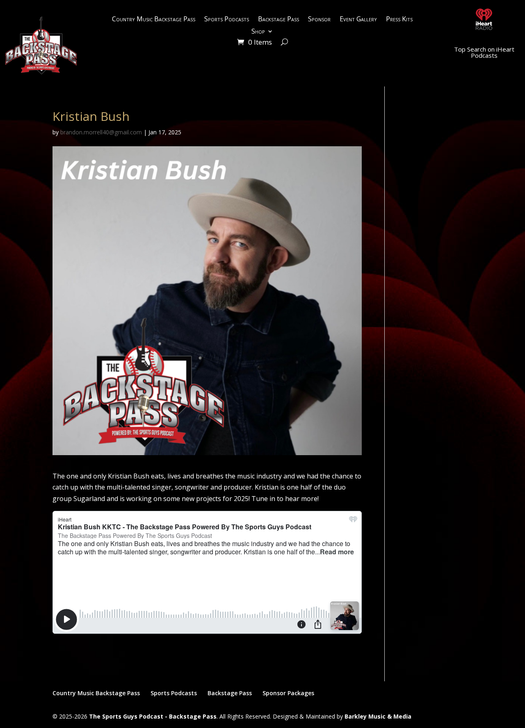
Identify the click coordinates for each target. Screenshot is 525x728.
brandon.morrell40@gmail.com (101, 132)
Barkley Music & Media (378, 716)
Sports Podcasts (226, 19)
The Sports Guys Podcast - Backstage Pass (153, 716)
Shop (258, 32)
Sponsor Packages (288, 693)
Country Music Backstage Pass (153, 19)
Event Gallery (358, 19)
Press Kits (399, 19)
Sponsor (319, 19)
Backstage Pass (278, 19)
